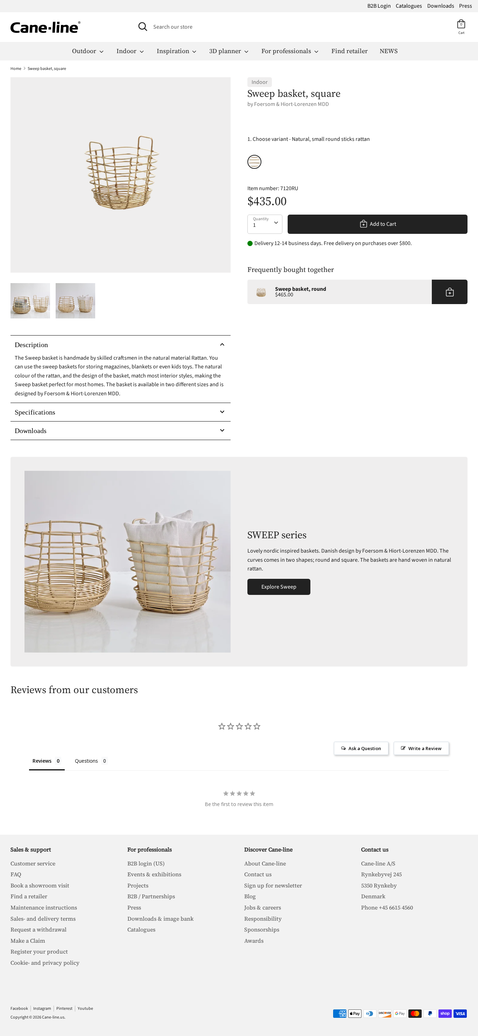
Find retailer (349, 50)
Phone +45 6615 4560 (387, 907)
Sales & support (30, 849)
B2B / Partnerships (151, 896)
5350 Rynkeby (379, 885)
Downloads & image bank (160, 918)
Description (31, 344)
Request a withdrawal (38, 929)
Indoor (127, 50)
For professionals (286, 50)
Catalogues (409, 6)
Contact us (258, 874)
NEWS (389, 50)
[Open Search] (143, 27)
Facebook (19, 1009)
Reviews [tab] (42, 760)
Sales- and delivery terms (43, 918)
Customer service (32, 863)
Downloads (440, 6)
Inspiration (174, 50)
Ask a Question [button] (365, 748)
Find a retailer (28, 896)
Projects (137, 885)
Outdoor (85, 50)
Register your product (39, 951)
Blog (250, 896)
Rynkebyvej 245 (381, 874)
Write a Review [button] (425, 748)
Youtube (85, 1009)
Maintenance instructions (43, 907)
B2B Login (379, 6)
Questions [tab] (86, 760)
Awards (253, 940)
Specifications (35, 412)
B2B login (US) (146, 863)
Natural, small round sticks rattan (254, 162)
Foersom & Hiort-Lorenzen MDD (291, 104)
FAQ (15, 874)
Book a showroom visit (39, 885)
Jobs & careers (262, 907)
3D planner (225, 50)
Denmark (373, 896)
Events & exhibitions (154, 874)
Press (465, 6)
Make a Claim (27, 940)
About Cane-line (265, 863)
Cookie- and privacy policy (44, 962)
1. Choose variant (308, 139)
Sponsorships (261, 929)
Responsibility (263, 918)
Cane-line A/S (378, 863)
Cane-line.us (53, 1017)
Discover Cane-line (268, 849)
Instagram (42, 1009)
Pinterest (64, 1009)
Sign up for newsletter (273, 885)
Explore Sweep (278, 587)
